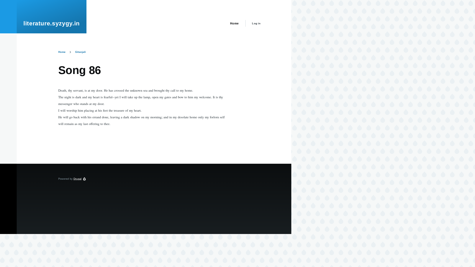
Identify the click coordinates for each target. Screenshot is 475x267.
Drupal (77, 178)
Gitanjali (80, 51)
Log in (256, 23)
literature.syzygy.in (51, 23)
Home (61, 51)
